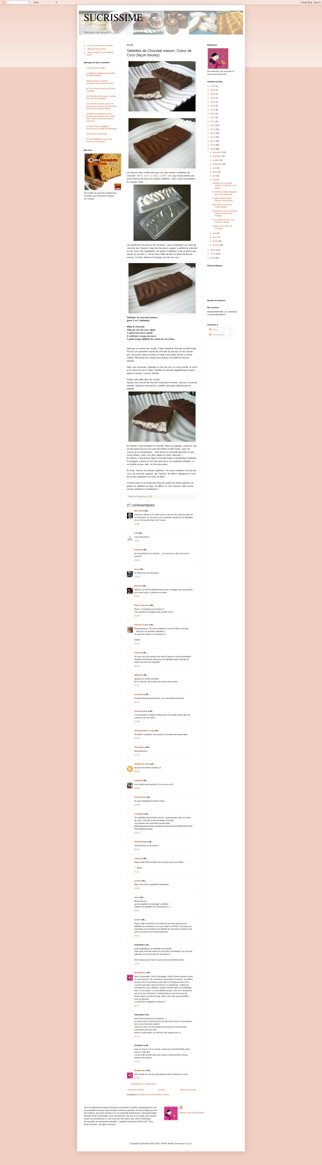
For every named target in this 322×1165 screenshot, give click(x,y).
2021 (213, 102)
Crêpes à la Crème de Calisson (222, 227)
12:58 (137, 888)
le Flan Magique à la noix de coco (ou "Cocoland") (99, 140)
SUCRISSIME (113, 17)
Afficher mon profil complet (192, 1113)
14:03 (137, 577)
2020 (213, 106)
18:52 (137, 833)
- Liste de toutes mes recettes (99, 45)
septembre (218, 164)
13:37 (137, 910)
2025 (213, 90)
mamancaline (140, 711)
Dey (136, 569)
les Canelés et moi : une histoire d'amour (223, 221)
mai (215, 180)
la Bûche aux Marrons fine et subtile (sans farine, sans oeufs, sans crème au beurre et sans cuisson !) (100, 117)
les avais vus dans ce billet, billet (156, 175)
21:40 (137, 702)
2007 (213, 254)
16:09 (137, 738)
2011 (213, 141)
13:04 (137, 560)
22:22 (137, 643)
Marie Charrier (141, 605)
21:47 (137, 1036)
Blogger (188, 1143)
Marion (137, 586)
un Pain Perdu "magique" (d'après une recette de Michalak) (101, 127)
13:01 (137, 541)
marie (137, 919)
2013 (213, 133)
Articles (214, 329)
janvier (216, 245)
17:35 (137, 1078)
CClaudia (138, 814)
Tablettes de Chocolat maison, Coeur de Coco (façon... (224, 185)
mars (215, 237)
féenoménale (140, 842)
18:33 (137, 771)
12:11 (136, 936)
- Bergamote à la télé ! (96, 49)
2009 (213, 149)
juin (215, 176)
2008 (213, 250)
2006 (213, 258)
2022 (213, 98)
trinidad (138, 780)
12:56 (137, 524)
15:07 (137, 685)
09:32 (137, 849)
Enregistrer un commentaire (143, 1084)
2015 (213, 125)
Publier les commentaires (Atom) (154, 1094)
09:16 (137, 666)
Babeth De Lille (141, 764)
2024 (213, 94)
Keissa (137, 653)
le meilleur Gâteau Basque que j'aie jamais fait (224, 193)
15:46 (137, 721)
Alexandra (139, 747)
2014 (213, 129)
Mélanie (138, 675)
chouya (137, 858)
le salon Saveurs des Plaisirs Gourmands (222, 199)
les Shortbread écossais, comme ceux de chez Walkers (101, 97)
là (165, 1002)
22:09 (137, 616)
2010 (213, 145)
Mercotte (138, 511)
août (215, 168)
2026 (213, 86)
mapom (138, 549)
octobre (216, 160)
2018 (213, 113)
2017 (213, 117)
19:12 (137, 596)
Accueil (161, 1090)
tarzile (137, 881)
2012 (213, 137)
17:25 (137, 1061)
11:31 (136, 872)
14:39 (137, 805)
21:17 (137, 1005)
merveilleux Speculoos (96, 134)
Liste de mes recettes (96, 68)
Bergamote (139, 972)
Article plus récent (136, 1090)
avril (215, 233)
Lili (135, 533)
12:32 (137, 964)
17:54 (137, 755)
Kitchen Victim (141, 625)
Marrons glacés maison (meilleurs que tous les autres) (100, 82)
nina (136, 897)
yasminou (139, 694)
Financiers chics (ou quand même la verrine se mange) (224, 213)
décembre (217, 152)
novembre (217, 156)
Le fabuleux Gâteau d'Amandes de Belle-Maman (100, 74)
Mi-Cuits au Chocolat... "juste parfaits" (222, 205)
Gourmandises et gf (143, 730)
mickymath (139, 797)
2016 (213, 121)
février (216, 241)
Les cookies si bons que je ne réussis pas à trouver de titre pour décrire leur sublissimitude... (101, 106)
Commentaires (218, 335)
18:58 (137, 788)
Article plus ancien (188, 1090)
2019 (213, 110)
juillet (215, 172)
